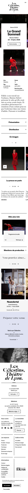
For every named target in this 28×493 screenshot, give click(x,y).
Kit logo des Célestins (20, 445)
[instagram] (2, 428)
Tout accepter (7, 485)
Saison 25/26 (14, 27)
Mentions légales (5, 465)
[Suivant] (15, 142)
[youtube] (5, 428)
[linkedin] (8, 428)
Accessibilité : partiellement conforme (4, 472)
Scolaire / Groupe (5, 442)
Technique (3, 447)
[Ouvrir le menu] (25, 2)
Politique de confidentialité (4, 468)
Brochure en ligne (19, 442)
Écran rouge (4, 453)
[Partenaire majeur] (21, 469)
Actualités (17, 440)
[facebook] (11, 428)
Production (4, 445)
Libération (4, 199)
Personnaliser (6, 489)
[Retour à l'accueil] (14, 7)
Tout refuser (17, 485)
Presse (3, 440)
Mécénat (3, 449)
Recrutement (18, 447)
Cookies (3, 477)
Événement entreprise (6, 451)
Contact (3, 463)
